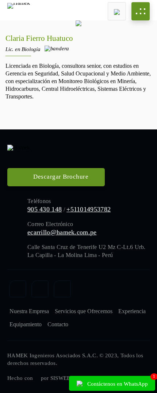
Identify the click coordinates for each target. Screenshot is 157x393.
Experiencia (132, 311)
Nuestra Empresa (29, 311)
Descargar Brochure (60, 176)
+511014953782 (88, 209)
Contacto (57, 324)
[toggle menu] (140, 11)
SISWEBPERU (67, 378)
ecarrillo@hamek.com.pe (62, 232)
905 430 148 (44, 209)
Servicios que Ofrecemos (83, 311)
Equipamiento (25, 324)
